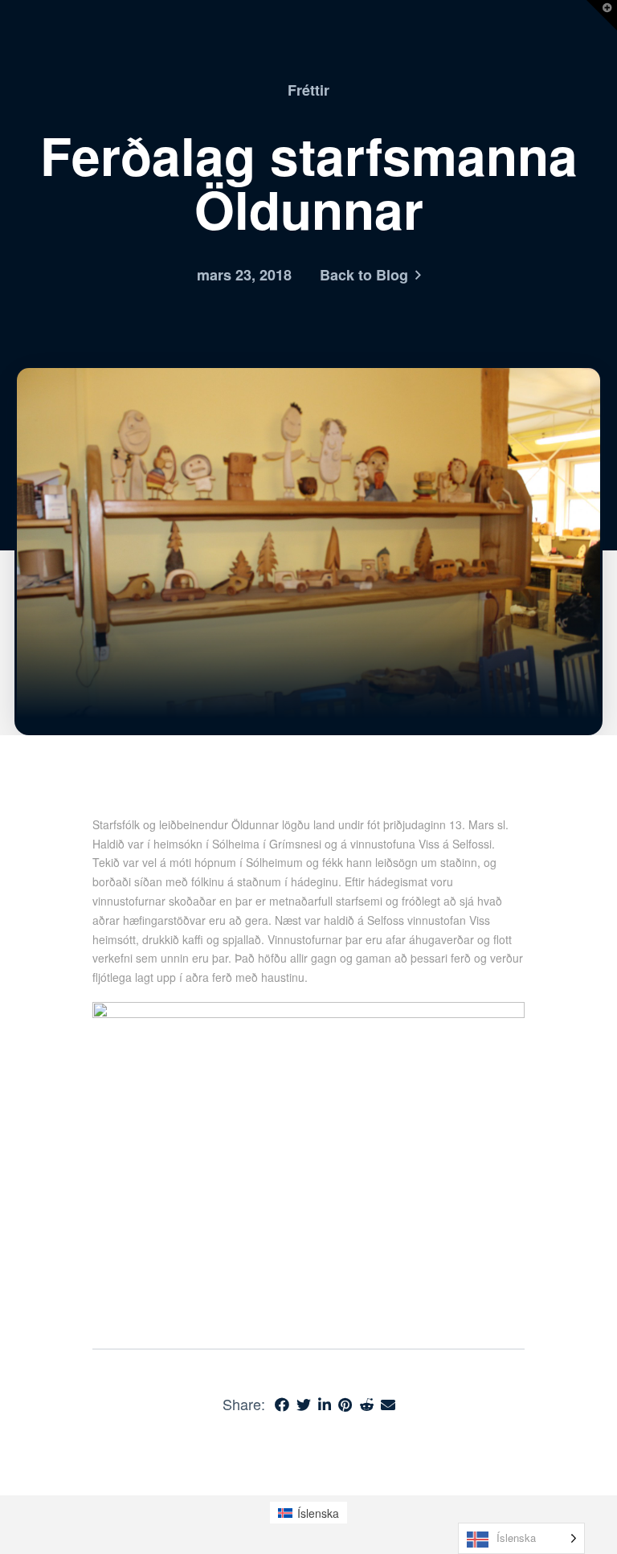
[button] (601, 15)
